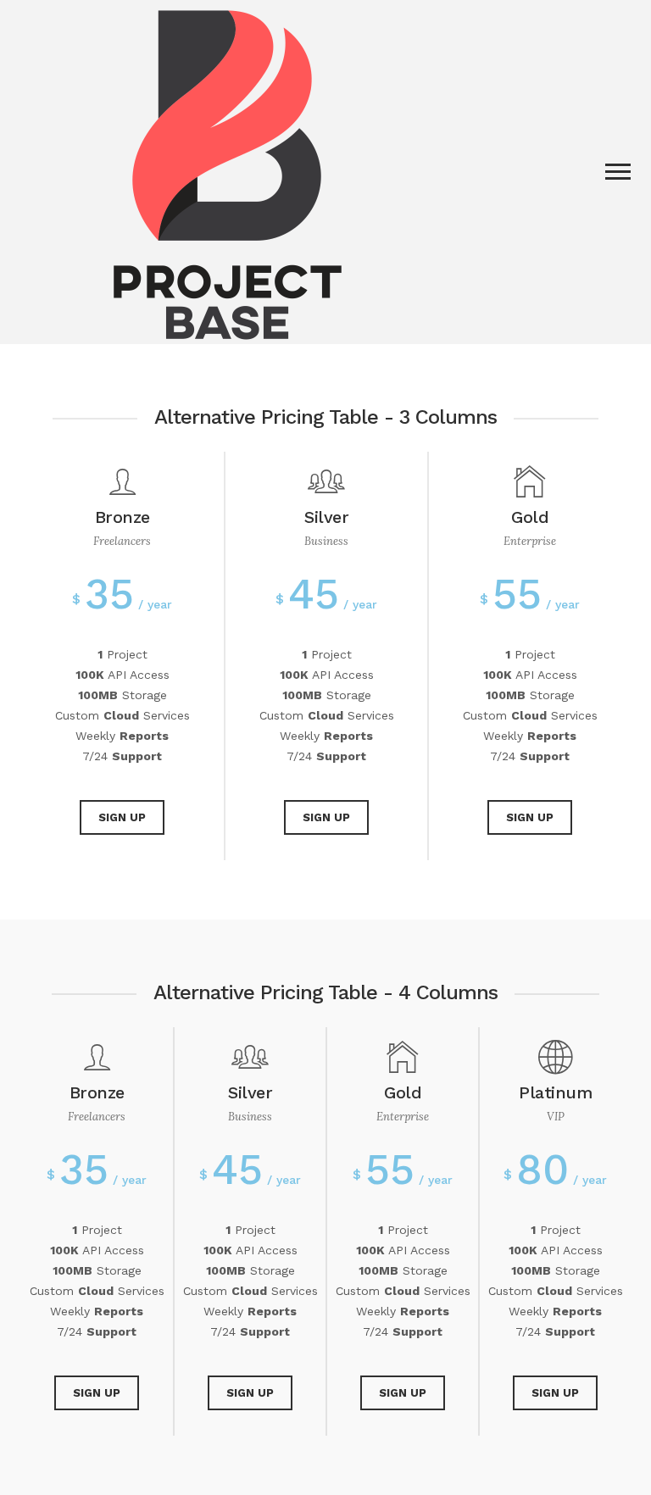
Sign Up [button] (122, 817)
